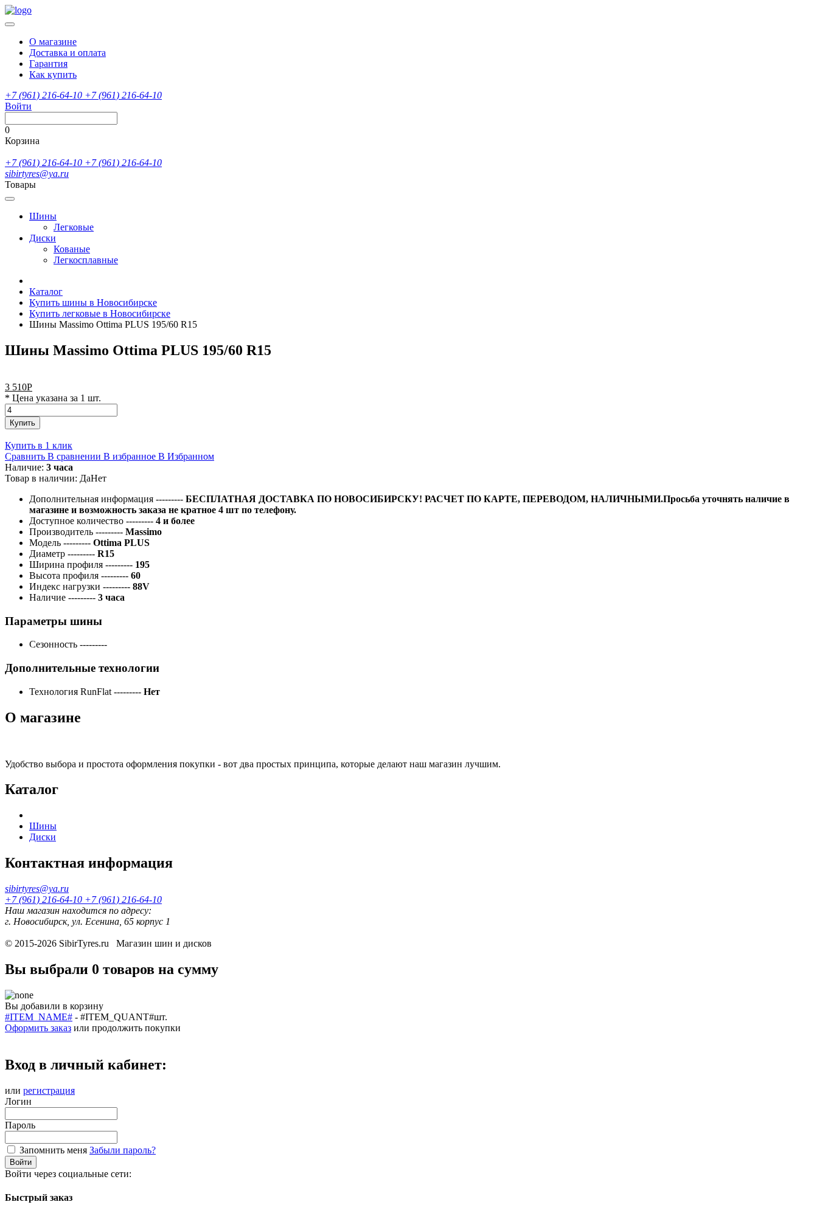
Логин (18, 1101)
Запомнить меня (53, 1150)
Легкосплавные (86, 260)
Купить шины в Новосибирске (93, 302)
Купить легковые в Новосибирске (99, 313)
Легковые (74, 227)
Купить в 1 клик (38, 445)
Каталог (46, 291)
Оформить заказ (38, 1028)
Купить (22, 422)
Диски (42, 238)
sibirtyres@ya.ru (37, 173)
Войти (21, 1162)
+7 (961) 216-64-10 (45, 95)
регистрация (49, 1090)
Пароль (20, 1125)
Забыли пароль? (122, 1150)
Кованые (72, 249)
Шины (43, 216)
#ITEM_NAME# (38, 1017)
